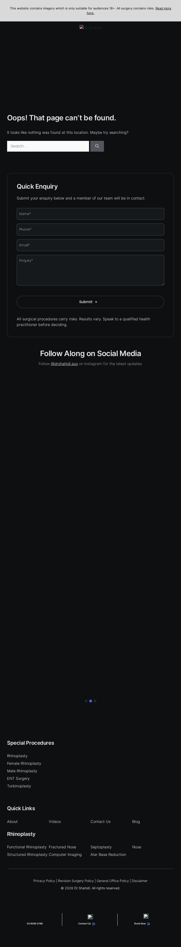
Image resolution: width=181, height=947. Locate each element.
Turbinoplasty (19, 786)
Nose (136, 847)
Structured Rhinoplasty (27, 854)
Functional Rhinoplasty (27, 847)
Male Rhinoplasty (22, 770)
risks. (73, 319)
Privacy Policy (44, 881)
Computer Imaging (65, 854)
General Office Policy (113, 881)
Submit (88, 302)
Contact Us (100, 821)
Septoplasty (101, 847)
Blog (136, 821)
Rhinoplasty (17, 755)
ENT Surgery (18, 778)
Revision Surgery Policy (76, 881)
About (12, 821)
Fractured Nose (62, 847)
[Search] (97, 146)
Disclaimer (140, 881)
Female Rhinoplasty (24, 763)
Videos (55, 821)
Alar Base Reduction (108, 854)
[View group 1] (86, 701)
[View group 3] (95, 701)
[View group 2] (91, 701)
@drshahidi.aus (64, 363)
